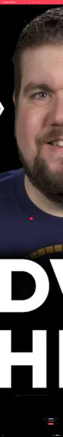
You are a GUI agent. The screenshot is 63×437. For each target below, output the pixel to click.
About (29, 2)
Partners (38, 2)
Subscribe (50, 423)
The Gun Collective (9, 2)
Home (24, 2)
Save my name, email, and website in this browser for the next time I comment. (31, 395)
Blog (33, 2)
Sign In (58, 2)
